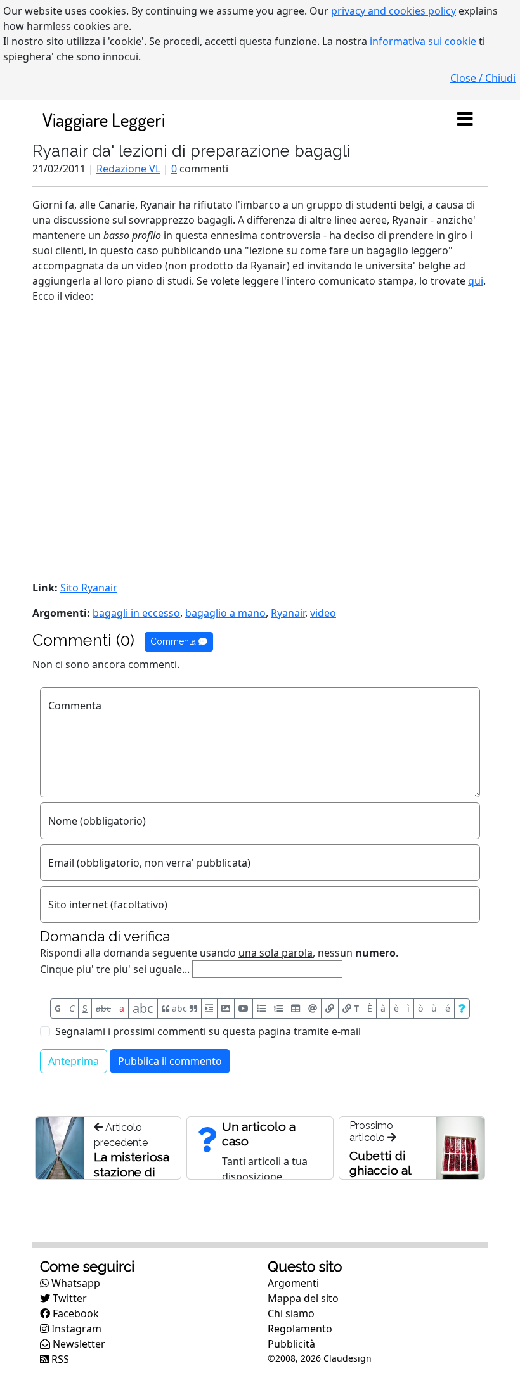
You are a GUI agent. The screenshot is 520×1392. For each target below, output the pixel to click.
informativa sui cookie (423, 41)
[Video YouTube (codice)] (243, 1008)
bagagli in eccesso (136, 613)
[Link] (330, 1008)
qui (475, 281)
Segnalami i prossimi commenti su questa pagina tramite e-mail (208, 1031)
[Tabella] (295, 1008)
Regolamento (300, 1329)
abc (103, 1008)
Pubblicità (291, 1344)
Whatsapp (74, 1283)
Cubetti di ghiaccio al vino (380, 1170)
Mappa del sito (303, 1298)
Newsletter (77, 1344)
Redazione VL (128, 169)
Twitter (68, 1298)
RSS (59, 1359)
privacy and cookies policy (393, 11)
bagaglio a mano (225, 613)
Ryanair (288, 613)
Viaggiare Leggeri (103, 119)
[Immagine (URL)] (226, 1008)
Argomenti (293, 1283)
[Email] (313, 1008)
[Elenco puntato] (261, 1008)
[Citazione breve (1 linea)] (209, 1008)
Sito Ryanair (88, 588)
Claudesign (347, 1358)
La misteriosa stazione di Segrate (131, 1172)
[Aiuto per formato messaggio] (462, 1008)
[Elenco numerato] (278, 1008)
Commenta (174, 641)
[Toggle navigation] (465, 119)
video (323, 613)
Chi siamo (291, 1313)
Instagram (75, 1329)
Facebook (74, 1313)
